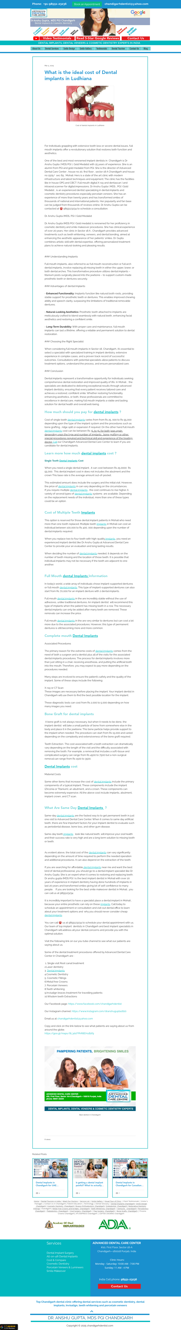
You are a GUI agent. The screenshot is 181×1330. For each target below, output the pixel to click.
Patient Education (74, 1203)
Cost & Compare (56, 1260)
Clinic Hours (117, 1259)
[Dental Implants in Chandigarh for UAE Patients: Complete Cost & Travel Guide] (50, 1168)
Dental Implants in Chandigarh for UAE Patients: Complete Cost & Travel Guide (49, 1184)
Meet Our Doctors (70, 1201)
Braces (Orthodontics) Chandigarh (90, 1206)
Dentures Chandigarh (126, 1208)
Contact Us (48, 1203)
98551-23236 (129, 1279)
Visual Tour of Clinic (113, 1201)
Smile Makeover (56, 1270)
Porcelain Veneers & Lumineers (65, 1267)
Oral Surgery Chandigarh (80, 1211)
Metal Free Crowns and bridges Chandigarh (71, 1208)
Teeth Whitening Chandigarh (103, 1208)
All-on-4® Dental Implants (62, 1256)
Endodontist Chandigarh (116, 1206)
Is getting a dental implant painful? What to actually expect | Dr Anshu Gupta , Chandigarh (89, 1184)
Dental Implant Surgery (60, 1252)
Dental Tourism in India (51, 1201)
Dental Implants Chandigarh (123, 1203)
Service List (85, 1201)
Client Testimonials (131, 1201)
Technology (89, 1203)
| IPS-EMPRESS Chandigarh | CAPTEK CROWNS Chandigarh (99, 1213)
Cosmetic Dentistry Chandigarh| (61, 1206)
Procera (143, 1211)
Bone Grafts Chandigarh (127, 1211)
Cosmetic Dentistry (58, 1263)
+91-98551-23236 (55, 3)
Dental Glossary (102, 1203)
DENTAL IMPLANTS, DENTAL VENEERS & (63, 42)
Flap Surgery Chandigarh (104, 1211)
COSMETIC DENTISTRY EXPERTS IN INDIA (114, 42)
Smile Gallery (97, 1201)
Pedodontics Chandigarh (57, 1211)
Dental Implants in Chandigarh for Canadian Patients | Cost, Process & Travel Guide (129, 1184)
